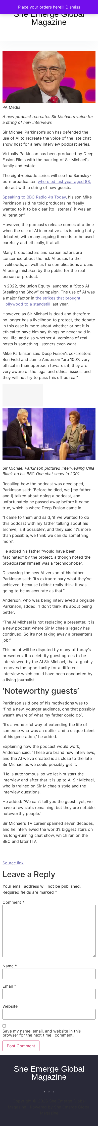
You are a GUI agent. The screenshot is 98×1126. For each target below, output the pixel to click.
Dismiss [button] (73, 7)
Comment (13, 902)
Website (10, 1006)
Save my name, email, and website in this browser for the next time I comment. (42, 1033)
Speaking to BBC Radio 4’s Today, (35, 196)
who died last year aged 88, (64, 181)
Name (10, 966)
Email (9, 986)
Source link (13, 862)
